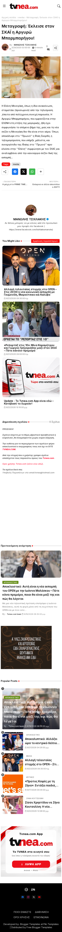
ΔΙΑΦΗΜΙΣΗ (42, 912)
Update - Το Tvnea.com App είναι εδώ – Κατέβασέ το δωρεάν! (29, 402)
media (21, 17)
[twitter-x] (34, 897)
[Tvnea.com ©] (23, 6)
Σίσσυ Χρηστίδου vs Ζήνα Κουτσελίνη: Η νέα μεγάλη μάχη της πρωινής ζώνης (42, 805)
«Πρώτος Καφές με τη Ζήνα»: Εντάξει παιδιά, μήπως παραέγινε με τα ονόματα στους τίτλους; (41, 784)
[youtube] (39, 897)
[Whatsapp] (32, 171)
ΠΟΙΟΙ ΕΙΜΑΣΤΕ (22, 912)
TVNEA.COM (8, 449)
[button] (59, 6)
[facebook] (23, 897)
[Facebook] (15, 171)
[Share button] (41, 171)
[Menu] (4, 6)
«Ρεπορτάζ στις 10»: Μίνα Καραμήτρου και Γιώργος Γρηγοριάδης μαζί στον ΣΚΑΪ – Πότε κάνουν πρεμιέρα (30, 348)
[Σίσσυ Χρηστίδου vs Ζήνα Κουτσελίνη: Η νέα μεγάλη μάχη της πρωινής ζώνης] (12, 805)
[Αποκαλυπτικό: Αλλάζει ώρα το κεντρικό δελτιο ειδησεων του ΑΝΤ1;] (12, 741)
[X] (24, 171)
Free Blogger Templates (39, 927)
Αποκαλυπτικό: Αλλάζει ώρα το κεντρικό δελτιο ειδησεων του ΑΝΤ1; (41, 741)
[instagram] (28, 897)
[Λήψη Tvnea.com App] (31, 851)
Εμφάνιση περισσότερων (45, 241)
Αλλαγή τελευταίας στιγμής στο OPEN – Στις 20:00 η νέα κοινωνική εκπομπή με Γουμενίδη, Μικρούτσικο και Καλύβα (30, 292)
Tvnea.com (48, 458)
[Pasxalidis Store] (26, 668)
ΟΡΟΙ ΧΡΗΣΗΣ (22, 917)
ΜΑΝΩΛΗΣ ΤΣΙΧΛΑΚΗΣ (29, 219)
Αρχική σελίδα (9, 17)
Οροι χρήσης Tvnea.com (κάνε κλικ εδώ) (22, 463)
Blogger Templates (30, 924)
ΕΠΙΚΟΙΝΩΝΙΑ (41, 917)
